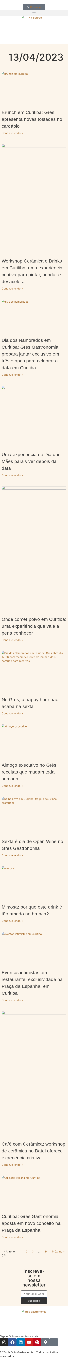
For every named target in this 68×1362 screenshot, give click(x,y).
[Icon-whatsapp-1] (54, 1342)
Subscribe (34, 1300)
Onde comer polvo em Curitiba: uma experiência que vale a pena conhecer (34, 626)
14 (46, 1251)
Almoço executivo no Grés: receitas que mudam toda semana (30, 772)
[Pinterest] (37, 1342)
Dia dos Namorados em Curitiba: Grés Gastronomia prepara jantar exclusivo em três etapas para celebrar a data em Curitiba (30, 354)
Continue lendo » (12, 133)
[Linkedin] (21, 1342)
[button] (34, 13)
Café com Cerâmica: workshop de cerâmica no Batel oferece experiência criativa (33, 1150)
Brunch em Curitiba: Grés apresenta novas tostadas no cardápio (32, 119)
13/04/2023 (36, 57)
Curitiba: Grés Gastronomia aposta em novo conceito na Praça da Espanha (31, 1223)
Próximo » (58, 1251)
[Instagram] (4, 1342)
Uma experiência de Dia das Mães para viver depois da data (31, 461)
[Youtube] (29, 1342)
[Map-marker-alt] (45, 1342)
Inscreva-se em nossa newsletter (34, 1278)
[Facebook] (12, 1342)
